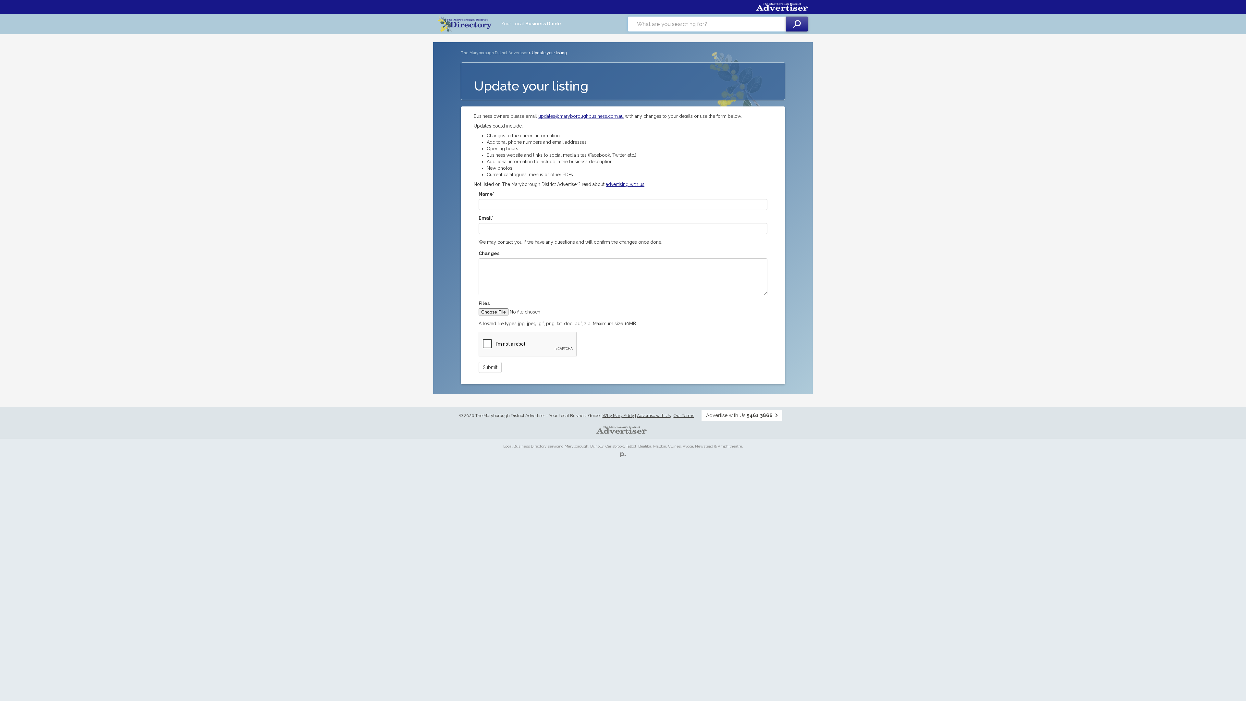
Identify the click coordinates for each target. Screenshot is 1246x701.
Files (484, 303)
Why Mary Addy (618, 415)
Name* (487, 194)
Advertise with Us (654, 415)
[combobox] (707, 24)
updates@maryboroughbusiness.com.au (581, 116)
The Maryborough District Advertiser (494, 53)
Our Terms (684, 415)
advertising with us (625, 184)
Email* (486, 218)
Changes (489, 253)
